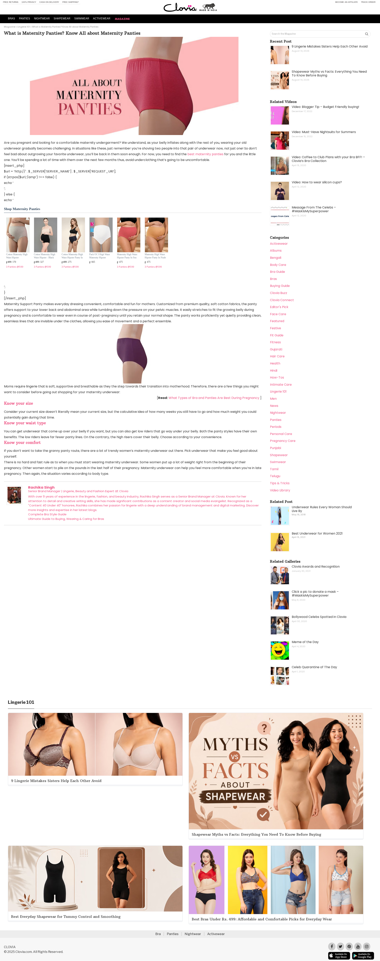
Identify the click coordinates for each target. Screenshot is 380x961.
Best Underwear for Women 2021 (317, 533)
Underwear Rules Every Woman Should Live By (322, 509)
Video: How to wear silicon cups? (317, 182)
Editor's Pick (279, 307)
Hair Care (277, 356)
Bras (273, 279)
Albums (276, 250)
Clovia (123, 491)
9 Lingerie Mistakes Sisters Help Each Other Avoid (330, 46)
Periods (275, 426)
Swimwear (278, 462)
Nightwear (278, 412)
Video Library (280, 490)
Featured (277, 321)
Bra (158, 934)
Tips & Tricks (280, 483)
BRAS (11, 18)
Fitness (275, 342)
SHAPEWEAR (62, 18)
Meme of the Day (305, 642)
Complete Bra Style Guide (47, 514)
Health (275, 363)
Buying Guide (280, 286)
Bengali (275, 257)
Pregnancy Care (282, 441)
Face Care (278, 314)
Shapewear (279, 455)
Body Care (278, 265)
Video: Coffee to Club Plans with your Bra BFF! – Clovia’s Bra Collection (328, 159)
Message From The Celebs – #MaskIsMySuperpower (314, 209)
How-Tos (277, 377)
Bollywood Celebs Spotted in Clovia (319, 617)
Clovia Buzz (278, 293)
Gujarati (276, 349)
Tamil (274, 469)
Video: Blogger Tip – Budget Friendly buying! (325, 107)
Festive (275, 328)
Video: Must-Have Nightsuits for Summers (324, 132)
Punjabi (275, 448)
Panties (275, 420)
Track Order (368, 2)
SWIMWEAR (81, 18)
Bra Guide (277, 271)
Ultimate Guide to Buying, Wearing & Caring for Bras (66, 519)
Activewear (279, 243)
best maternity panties (205, 154)
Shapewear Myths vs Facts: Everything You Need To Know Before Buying (329, 73)
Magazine (9, 26)
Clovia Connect (282, 300)
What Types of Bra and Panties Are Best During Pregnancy (214, 398)
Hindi (273, 370)
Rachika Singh (41, 487)
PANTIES (24, 18)
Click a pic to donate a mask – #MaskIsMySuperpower (315, 593)
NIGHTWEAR (42, 18)
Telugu (275, 476)
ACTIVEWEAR (101, 18)
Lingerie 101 (23, 26)
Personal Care (281, 434)
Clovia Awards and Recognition (316, 566)
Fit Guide (276, 335)
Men (273, 398)
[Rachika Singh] (14, 503)
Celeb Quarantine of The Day (314, 667)
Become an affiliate (346, 2)
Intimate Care (281, 384)
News (274, 405)
